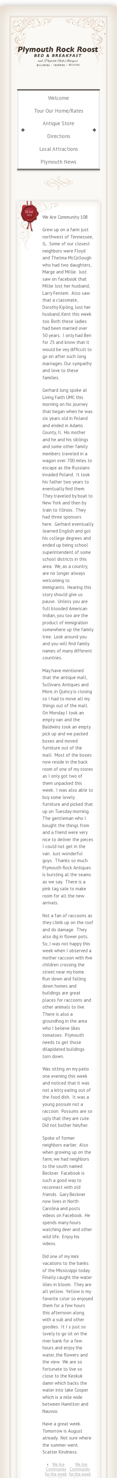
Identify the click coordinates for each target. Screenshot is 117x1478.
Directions (58, 136)
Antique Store (58, 123)
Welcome (58, 98)
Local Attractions (58, 149)
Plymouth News (58, 161)
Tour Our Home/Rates (58, 110)
